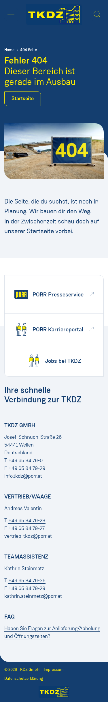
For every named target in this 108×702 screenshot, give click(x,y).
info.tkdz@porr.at (23, 476)
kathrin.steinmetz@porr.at (33, 596)
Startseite (23, 98)
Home (9, 49)
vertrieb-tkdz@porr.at (28, 536)
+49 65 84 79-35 (27, 580)
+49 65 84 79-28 (27, 520)
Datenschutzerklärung (23, 678)
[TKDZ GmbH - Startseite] (54, 14)
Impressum (54, 669)
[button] (11, 14)
